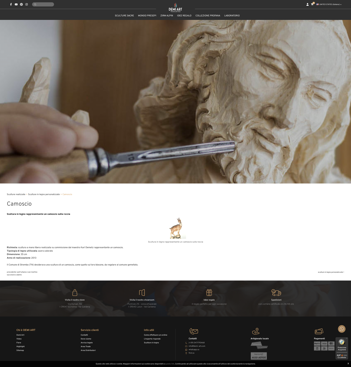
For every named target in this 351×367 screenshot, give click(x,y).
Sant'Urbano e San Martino (27, 272)
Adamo (19, 275)
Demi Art (20, 335)
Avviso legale (87, 343)
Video (19, 339)
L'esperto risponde (152, 339)
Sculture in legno (151, 343)
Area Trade (86, 346)
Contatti (84, 335)
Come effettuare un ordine (155, 335)
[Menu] (346, 339)
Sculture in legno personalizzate (44, 194)
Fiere (18, 343)
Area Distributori (88, 350)
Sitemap (20, 350)
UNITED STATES (329, 4)
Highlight (20, 346)
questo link (169, 364)
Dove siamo (86, 339)
